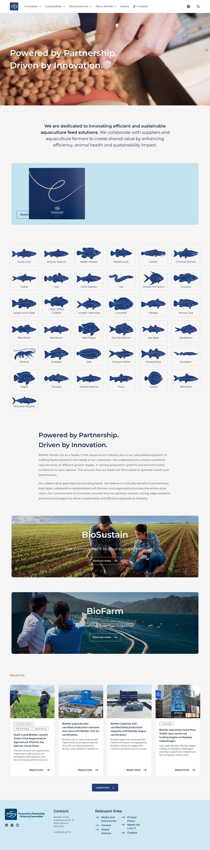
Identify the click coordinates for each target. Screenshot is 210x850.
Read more (37, 769)
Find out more (102, 560)
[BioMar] (14, 6)
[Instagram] (12, 825)
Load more (102, 787)
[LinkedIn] (6, 825)
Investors (142, 6)
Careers (124, 6)
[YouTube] (17, 825)
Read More (27, 214)
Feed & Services (78, 6)
